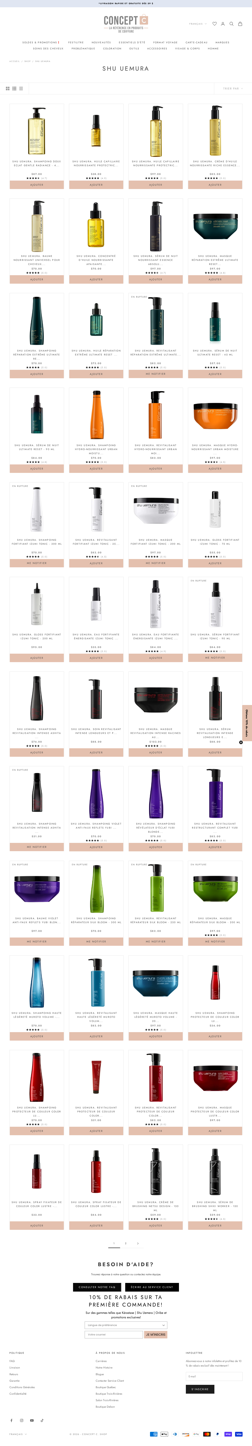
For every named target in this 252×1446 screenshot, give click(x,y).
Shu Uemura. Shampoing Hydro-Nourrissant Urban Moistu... (96, 449)
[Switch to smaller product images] (14, 88)
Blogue (100, 1374)
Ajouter (45, 185)
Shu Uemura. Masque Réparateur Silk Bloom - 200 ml (215, 920)
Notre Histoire (104, 1367)
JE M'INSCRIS (155, 1334)
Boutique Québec (106, 1387)
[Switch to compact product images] (21, 88)
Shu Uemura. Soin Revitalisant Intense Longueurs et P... (96, 731)
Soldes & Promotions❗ (41, 42)
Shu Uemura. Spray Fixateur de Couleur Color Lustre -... (37, 1204)
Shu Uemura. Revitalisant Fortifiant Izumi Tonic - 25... (96, 542)
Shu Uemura (43, 61)
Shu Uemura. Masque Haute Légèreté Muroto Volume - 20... (155, 1017)
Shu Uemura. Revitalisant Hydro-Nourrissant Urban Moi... (155, 449)
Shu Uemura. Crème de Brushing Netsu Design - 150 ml (155, 1206)
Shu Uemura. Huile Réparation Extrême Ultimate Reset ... (96, 352)
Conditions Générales (22, 1387)
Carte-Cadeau (197, 42)
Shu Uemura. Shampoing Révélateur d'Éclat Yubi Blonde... (155, 828)
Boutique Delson (105, 1407)
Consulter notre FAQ (97, 1287)
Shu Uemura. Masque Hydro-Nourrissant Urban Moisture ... (215, 449)
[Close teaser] (241, 742)
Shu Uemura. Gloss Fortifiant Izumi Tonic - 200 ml (36, 636)
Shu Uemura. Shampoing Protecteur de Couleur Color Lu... (215, 1017)
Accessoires (157, 48)
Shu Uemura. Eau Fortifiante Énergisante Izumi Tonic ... (96, 636)
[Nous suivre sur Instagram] (22, 1420)
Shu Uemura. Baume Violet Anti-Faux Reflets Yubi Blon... (37, 920)
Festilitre (76, 42)
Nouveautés (101, 42)
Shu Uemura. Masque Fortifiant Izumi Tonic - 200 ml (156, 542)
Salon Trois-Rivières (107, 1400)
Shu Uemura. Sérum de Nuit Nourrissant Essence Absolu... (155, 260)
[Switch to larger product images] (7, 88)
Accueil (14, 61)
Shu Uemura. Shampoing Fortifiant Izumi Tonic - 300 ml (37, 542)
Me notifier (156, 374)
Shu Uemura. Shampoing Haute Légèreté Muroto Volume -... (37, 1015)
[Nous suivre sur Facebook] (11, 1420)
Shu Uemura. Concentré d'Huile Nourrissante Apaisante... (96, 260)
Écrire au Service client (152, 1287)
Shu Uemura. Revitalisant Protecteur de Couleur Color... (96, 1111)
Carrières (101, 1361)
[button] (247, 723)
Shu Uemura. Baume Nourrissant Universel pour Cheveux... (37, 260)
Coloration (112, 48)
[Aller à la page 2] (138, 1243)
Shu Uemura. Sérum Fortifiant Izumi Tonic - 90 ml (215, 636)
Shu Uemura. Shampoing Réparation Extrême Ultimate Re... (36, 355)
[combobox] (125, 1325)
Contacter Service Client (110, 1381)
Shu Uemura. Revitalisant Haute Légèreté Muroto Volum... (96, 1017)
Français (196, 23)
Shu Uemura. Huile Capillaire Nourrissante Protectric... (96, 163)
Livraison (14, 1367)
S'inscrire (200, 1389)
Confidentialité (17, 1394)
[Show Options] (164, 1325)
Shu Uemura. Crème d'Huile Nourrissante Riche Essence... (215, 163)
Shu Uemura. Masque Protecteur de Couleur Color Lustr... (215, 1111)
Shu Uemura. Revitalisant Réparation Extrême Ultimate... (156, 352)
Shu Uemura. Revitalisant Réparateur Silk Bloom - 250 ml (156, 920)
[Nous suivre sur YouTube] (32, 1420)
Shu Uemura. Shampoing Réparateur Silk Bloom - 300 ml (96, 920)
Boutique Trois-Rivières (109, 1394)
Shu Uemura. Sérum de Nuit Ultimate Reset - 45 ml (215, 352)
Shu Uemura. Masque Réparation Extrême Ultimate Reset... (215, 260)
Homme (213, 48)
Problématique (83, 48)
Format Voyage (165, 42)
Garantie (14, 1381)
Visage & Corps (187, 48)
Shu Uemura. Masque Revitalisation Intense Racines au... (156, 733)
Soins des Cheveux (48, 48)
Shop (27, 61)
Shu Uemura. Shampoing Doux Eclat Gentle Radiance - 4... (36, 163)
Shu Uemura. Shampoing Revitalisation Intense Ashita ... (37, 733)
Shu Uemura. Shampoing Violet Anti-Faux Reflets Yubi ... (96, 826)
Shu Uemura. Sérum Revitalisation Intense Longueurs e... (215, 733)
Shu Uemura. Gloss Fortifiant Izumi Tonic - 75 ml (215, 542)
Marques (223, 42)
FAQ (12, 1361)
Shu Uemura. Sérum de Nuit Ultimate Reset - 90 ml (37, 447)
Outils (134, 48)
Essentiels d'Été (132, 42)
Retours (13, 1374)
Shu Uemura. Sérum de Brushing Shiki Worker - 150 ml (215, 1206)
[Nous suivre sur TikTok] (42, 1420)
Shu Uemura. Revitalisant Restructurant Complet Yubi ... (215, 828)
